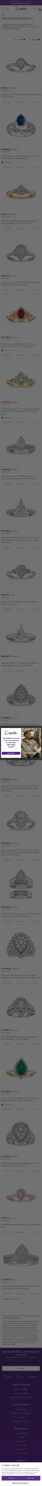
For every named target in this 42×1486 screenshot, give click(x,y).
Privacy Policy (30, 1474)
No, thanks (11, 756)
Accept (11, 1478)
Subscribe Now (11, 753)
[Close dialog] (40, 729)
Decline (30, 1478)
